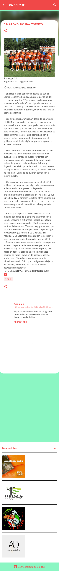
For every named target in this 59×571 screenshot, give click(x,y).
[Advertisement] (29, 407)
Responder (20, 322)
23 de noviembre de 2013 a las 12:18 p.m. (33, 307)
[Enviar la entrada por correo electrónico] (5, 275)
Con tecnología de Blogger (31, 566)
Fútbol (8, 279)
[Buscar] (55, 4)
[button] (5, 31)
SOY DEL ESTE (16, 4)
